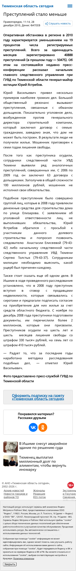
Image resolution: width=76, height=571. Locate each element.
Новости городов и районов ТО (15, 495)
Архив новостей (14, 490)
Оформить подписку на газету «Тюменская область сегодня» (38, 397)
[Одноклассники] (42, 427)
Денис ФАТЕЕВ (31, 25)
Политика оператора (23, 558)
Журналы (39, 490)
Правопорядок (12, 22)
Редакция (39, 494)
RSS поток (39, 497)
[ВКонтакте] (33, 427)
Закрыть (9, 564)
